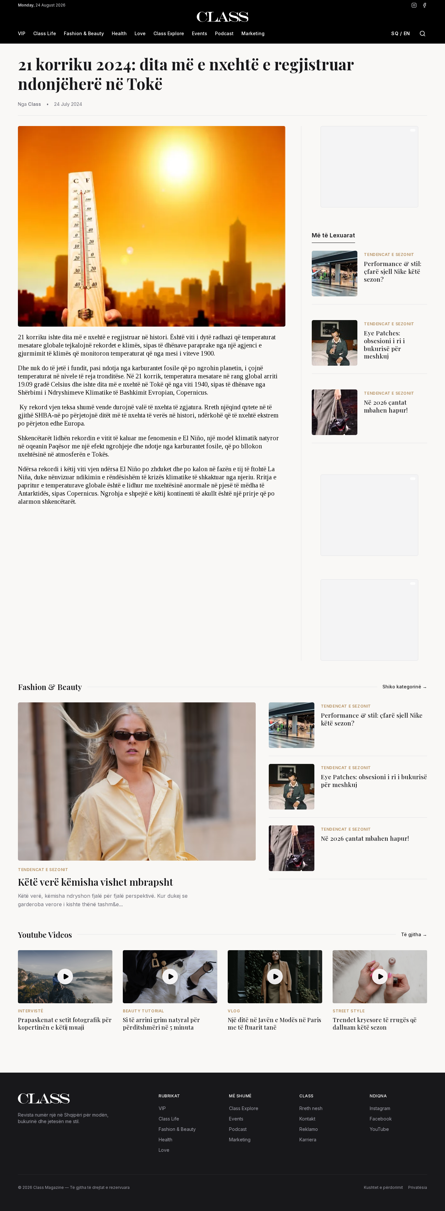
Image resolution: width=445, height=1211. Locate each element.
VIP (21, 33)
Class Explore (168, 33)
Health (119, 33)
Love (140, 33)
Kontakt (307, 1118)
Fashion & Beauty (84, 33)
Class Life (44, 33)
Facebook (381, 1118)
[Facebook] (424, 5)
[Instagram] (414, 5)
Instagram (380, 1108)
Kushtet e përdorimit (383, 1187)
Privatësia (417, 1187)
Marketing (253, 33)
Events (199, 33)
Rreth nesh (311, 1108)
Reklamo (308, 1129)
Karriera (307, 1139)
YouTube (379, 1129)
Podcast (224, 33)
